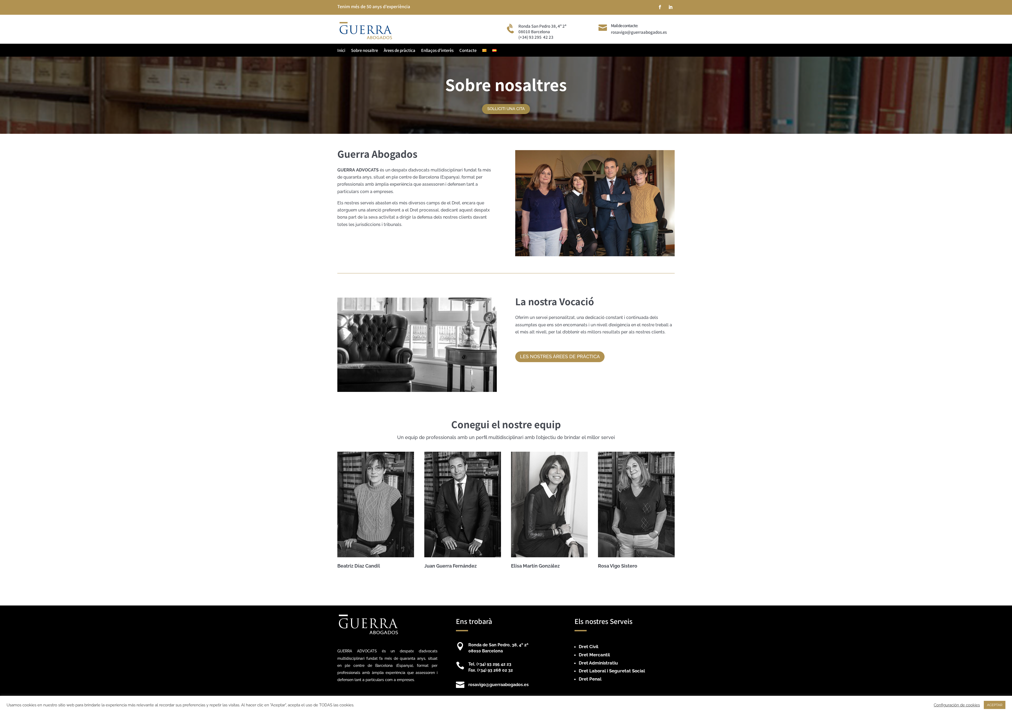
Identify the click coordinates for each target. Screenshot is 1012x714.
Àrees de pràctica (399, 50)
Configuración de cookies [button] (957, 705)
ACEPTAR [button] (994, 705)
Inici (341, 50)
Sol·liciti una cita (506, 108)
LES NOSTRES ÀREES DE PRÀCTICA (560, 356)
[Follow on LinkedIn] (670, 7)
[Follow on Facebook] (660, 7)
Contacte (467, 50)
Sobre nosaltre (364, 50)
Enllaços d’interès (437, 50)
